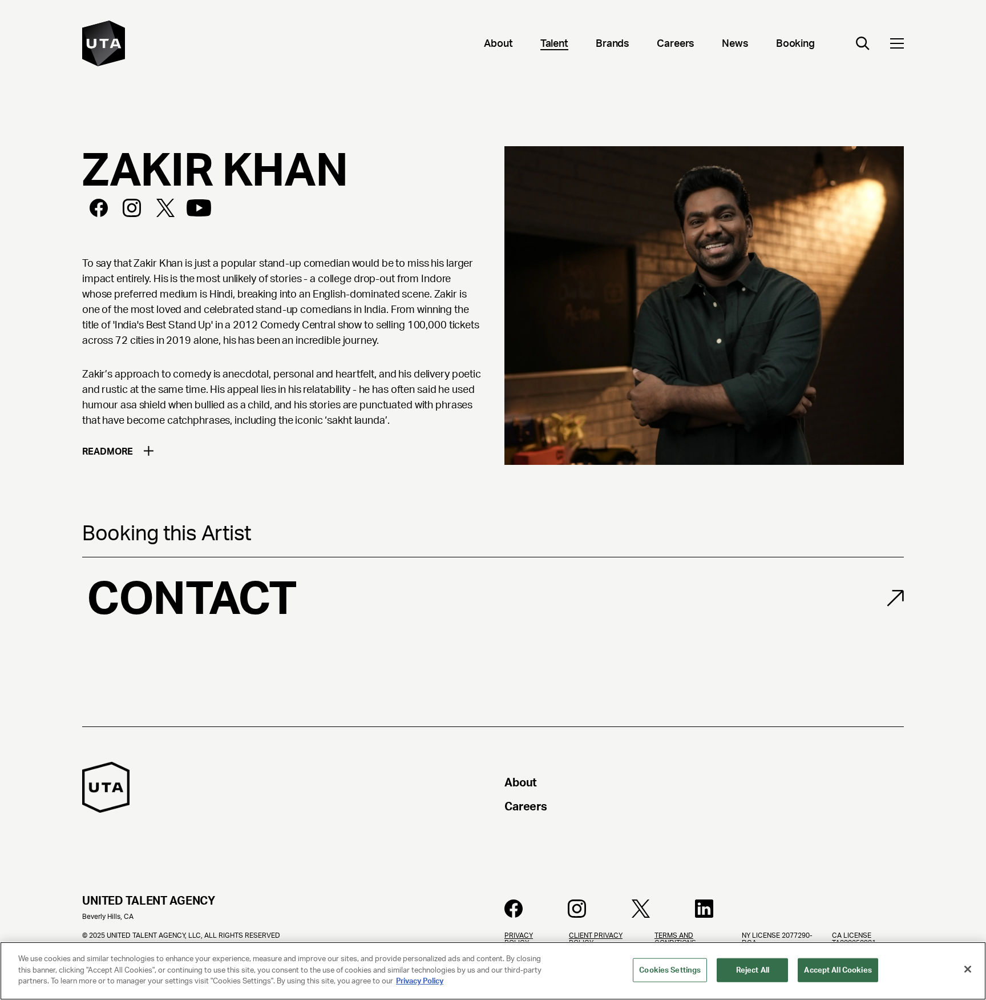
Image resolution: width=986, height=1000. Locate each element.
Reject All (752, 970)
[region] (493, 971)
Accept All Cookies (837, 970)
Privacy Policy (419, 981)
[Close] (967, 969)
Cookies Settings (670, 970)
